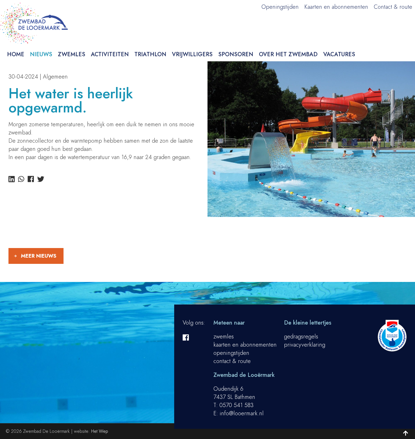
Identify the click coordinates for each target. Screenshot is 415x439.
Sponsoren (235, 54)
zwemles (223, 336)
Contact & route (393, 7)
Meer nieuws (38, 256)
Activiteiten (110, 54)
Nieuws (41, 54)
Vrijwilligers (192, 54)
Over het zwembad (288, 54)
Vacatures (339, 54)
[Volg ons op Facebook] (186, 337)
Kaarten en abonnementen (336, 7)
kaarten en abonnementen (245, 345)
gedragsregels (301, 336)
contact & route (232, 361)
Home (15, 54)
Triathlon (150, 54)
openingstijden (231, 353)
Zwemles (71, 54)
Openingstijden (280, 7)
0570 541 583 (236, 405)
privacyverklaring (304, 345)
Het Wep (99, 431)
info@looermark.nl (242, 413)
